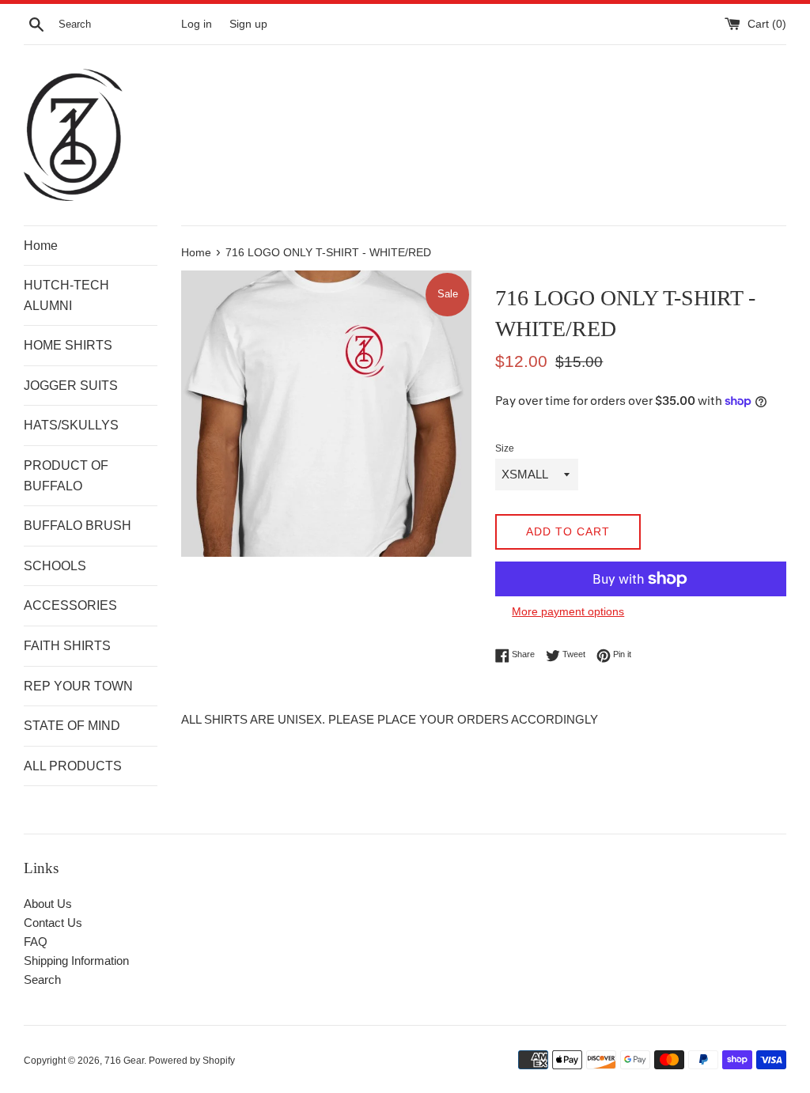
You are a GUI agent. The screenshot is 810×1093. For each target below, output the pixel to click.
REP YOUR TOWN (78, 686)
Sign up (248, 24)
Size (504, 448)
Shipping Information (76, 960)
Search (42, 979)
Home (41, 245)
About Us (48, 903)
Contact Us (53, 922)
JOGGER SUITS (71, 385)
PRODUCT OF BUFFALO (66, 476)
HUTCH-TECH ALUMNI (66, 295)
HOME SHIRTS (68, 345)
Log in (196, 24)
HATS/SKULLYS (71, 425)
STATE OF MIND (72, 725)
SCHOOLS (55, 566)
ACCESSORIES (70, 605)
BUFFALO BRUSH (77, 525)
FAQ (35, 941)
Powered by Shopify (192, 1060)
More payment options (568, 611)
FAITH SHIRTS (67, 645)
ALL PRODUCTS (73, 766)
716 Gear (124, 1060)
